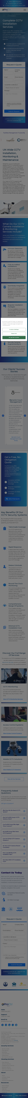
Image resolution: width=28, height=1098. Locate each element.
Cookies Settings (14, 329)
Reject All (14, 333)
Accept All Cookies (14, 337)
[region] (14, 329)
